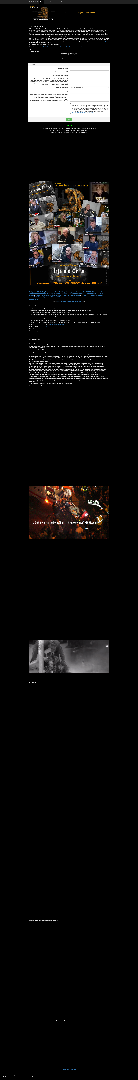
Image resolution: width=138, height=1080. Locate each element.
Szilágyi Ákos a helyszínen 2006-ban (71, 292)
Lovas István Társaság (45, 46)
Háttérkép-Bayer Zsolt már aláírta (44, 295)
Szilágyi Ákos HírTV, (34, 292)
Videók (60, 2)
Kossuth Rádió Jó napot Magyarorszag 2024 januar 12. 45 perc (46, 297)
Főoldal (41, 2)
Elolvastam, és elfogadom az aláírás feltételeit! (82, 112)
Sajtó (46, 2)
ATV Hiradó (84, 295)
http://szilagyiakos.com (41, 329)
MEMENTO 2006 (33, 2)
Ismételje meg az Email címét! (59, 75)
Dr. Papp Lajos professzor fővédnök (50, 292)
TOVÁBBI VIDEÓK (34, 299)
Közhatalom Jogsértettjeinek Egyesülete (62, 46)
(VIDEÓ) (104, 41)
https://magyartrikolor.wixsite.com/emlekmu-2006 (69, 301)
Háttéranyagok (53, 2)
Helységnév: (64, 91)
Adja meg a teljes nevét (61, 68)
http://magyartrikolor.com (45, 326)
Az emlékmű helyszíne (78, 293)
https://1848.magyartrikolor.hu (57, 324)
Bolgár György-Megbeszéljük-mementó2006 (59, 293)
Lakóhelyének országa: (61, 87)
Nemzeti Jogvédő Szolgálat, (79, 46)
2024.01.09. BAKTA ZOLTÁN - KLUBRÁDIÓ (65, 295)
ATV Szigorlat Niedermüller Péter (97, 295)
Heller (78, 295)
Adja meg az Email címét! (60, 71)
